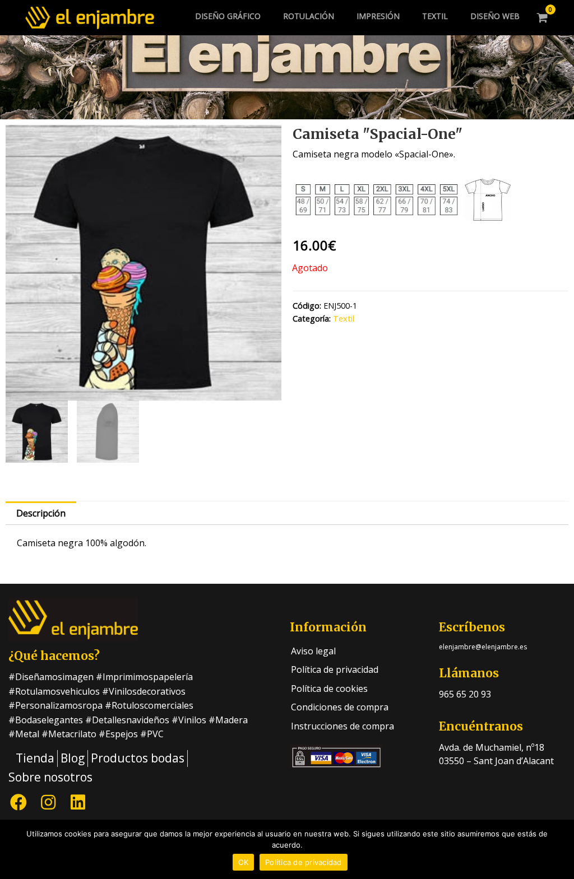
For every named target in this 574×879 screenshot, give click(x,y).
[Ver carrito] (542, 17)
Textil (343, 318)
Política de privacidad (303, 862)
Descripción (41, 513)
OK (243, 862)
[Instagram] (48, 802)
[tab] (41, 513)
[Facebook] (18, 802)
